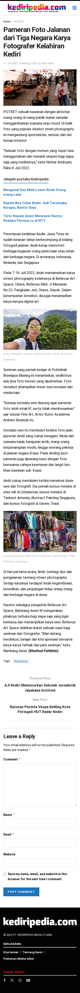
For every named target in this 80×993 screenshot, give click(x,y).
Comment (12, 759)
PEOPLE (19, 21)
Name (9, 815)
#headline (21, 661)
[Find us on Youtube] (28, 980)
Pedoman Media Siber (18, 958)
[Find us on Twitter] (12, 980)
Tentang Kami (32, 952)
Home (6, 21)
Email (8, 834)
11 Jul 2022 (10, 63)
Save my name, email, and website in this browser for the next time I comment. (37, 876)
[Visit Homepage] (37, 8)
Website (9, 854)
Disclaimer (11, 952)
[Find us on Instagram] (20, 980)
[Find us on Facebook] (4, 980)
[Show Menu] (74, 7)
